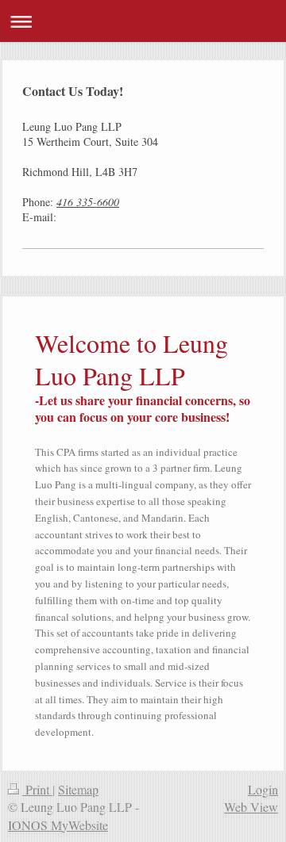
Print (37, 789)
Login (263, 789)
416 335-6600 (87, 201)
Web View (251, 806)
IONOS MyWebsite (58, 825)
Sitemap (78, 789)
